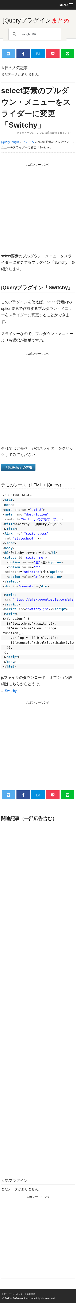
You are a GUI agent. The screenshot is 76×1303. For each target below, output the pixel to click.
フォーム (28, 142)
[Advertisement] (38, 206)
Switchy (11, 691)
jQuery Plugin (10, 142)
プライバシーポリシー (14, 1294)
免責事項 (31, 1294)
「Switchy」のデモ (18, 467)
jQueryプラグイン (36, 20)
